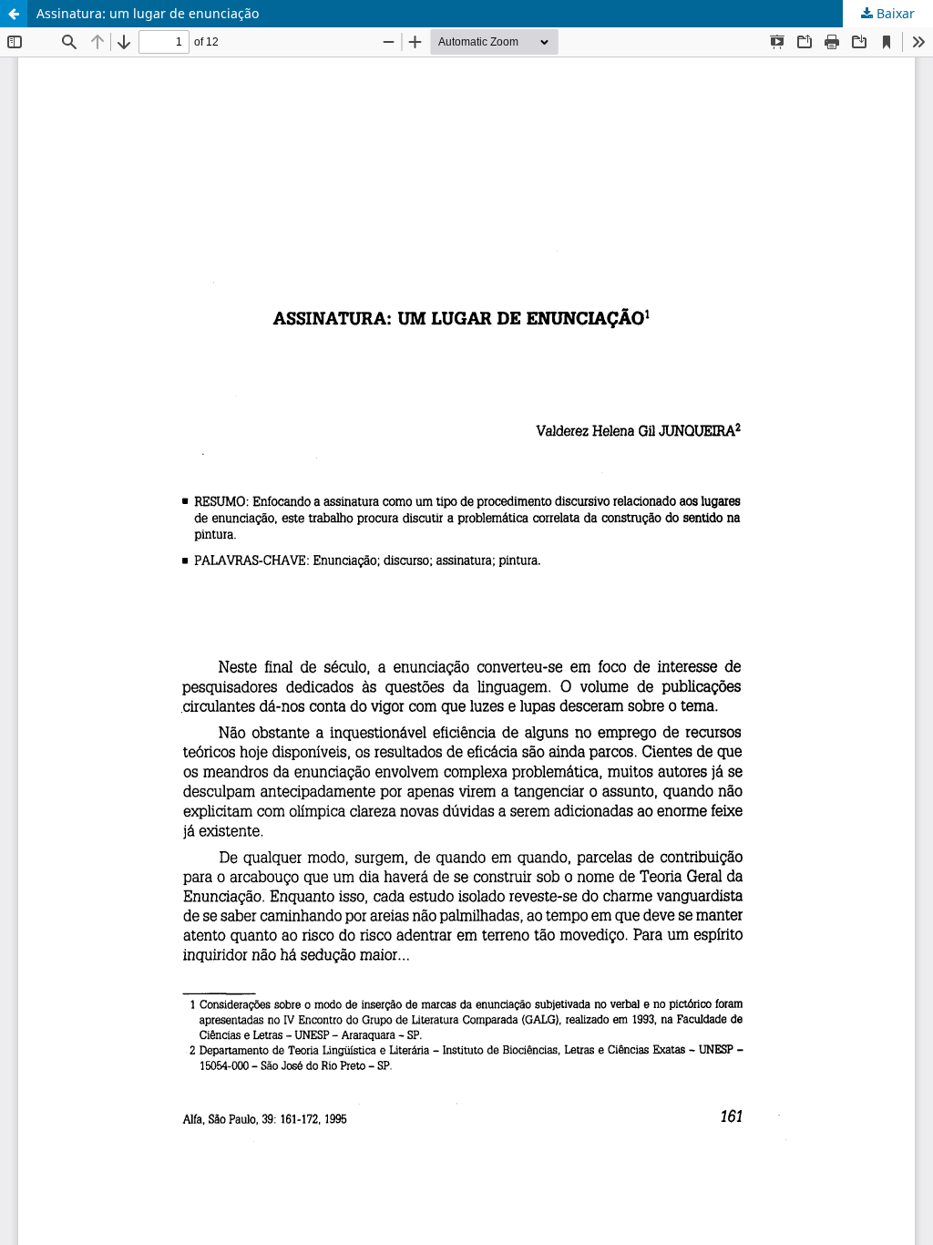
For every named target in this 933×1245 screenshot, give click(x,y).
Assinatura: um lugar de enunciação (147, 13)
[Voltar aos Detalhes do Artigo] (13, 13)
